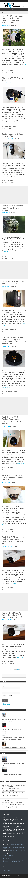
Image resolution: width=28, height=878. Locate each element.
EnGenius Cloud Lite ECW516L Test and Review (13, 795)
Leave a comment (9, 72)
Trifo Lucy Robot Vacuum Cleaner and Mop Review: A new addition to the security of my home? (14, 340)
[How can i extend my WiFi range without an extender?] (4, 744)
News (5, 256)
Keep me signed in (7, 696)
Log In (4, 700)
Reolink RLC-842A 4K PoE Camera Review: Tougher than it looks (13, 477)
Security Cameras (9, 70)
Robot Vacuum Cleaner (10, 391)
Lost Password (6, 704)
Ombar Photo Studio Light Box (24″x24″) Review (13, 282)
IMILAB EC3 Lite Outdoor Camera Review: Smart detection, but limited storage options (12, 19)
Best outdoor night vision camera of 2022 (12, 135)
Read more (21, 122)
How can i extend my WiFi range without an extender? (13, 747)
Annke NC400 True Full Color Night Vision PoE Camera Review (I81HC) (12, 615)
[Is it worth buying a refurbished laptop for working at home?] (4, 760)
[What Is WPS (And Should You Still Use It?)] (4, 726)
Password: (4, 691)
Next (16, 669)
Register (4, 703)
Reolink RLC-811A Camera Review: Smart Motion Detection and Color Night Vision (13, 540)
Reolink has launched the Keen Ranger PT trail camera (12, 208)
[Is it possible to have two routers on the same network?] (4, 771)
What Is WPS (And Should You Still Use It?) (11, 729)
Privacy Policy (6, 870)
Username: (5, 686)
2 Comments (7, 128)
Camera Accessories (10, 126)
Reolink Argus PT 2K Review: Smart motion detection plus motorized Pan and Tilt (12, 420)
